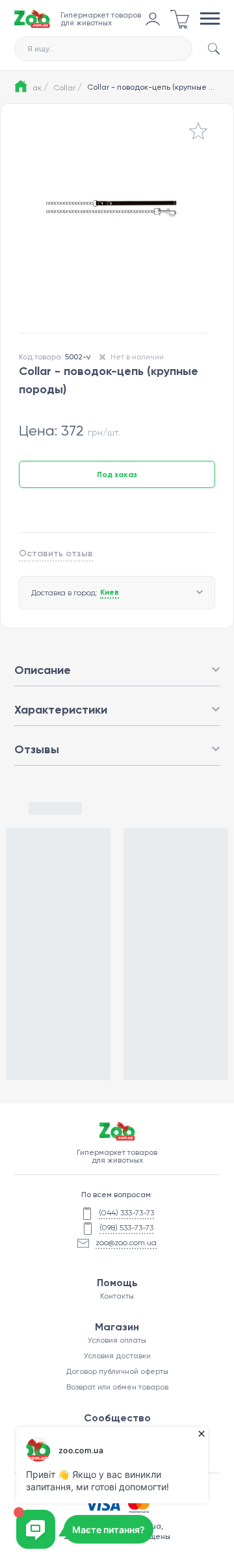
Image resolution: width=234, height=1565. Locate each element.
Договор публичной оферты (117, 1371)
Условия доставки (117, 1355)
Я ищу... (41, 48)
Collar (67, 87)
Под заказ (117, 474)
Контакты (117, 1295)
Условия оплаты (117, 1340)
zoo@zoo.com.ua (126, 1242)
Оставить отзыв (56, 553)
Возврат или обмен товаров (117, 1386)
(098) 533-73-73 (126, 1227)
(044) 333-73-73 (126, 1212)
